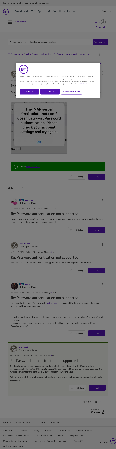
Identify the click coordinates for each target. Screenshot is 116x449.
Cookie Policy (85, 84)
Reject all (50, 91)
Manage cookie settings (71, 91)
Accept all (29, 91)
